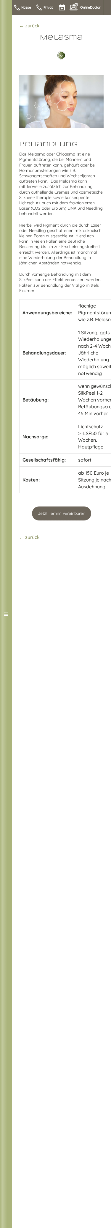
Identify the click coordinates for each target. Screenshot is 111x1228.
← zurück (29, 26)
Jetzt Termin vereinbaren (61, 513)
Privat (48, 7)
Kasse (26, 7)
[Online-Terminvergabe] (62, 7)
